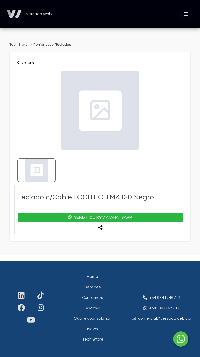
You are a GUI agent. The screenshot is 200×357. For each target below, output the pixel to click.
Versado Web (39, 14)
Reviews (93, 308)
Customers (92, 297)
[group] (100, 110)
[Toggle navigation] (186, 14)
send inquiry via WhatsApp (102, 217)
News (92, 329)
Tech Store (18, 44)
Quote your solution (93, 318)
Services (92, 287)
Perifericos (42, 44)
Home (92, 277)
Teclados (63, 44)
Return (27, 63)
